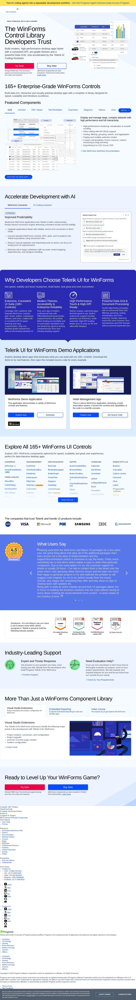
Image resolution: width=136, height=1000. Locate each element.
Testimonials (7, 862)
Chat (113, 110)
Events (4, 852)
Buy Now (52, 66)
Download (50, 415)
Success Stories (8, 860)
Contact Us (6, 869)
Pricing (4, 824)
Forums (5, 839)
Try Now (19, 66)
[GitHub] (5, 900)
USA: (12, 871)
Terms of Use (7, 986)
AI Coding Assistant (42, 205)
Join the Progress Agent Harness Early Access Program (100, 3)
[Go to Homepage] (17, 12)
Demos (5, 833)
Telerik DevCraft (6, 809)
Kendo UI (3, 813)
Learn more (12, 747)
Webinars (5, 843)
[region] (68, 994)
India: (13, 875)
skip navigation (11, 12)
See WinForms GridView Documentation (101, 151)
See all (124, 110)
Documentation (8, 835)
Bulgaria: (14, 877)
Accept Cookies (104, 994)
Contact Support (30, 675)
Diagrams (88, 110)
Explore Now (21, 415)
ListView (22, 110)
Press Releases (8, 945)
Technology (6, 941)
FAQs (4, 854)
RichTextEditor (55, 110)
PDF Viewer (37, 110)
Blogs (4, 841)
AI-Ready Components (19, 818)
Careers (5, 950)
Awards (5, 943)
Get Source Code (115, 415)
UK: (12, 873)
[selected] (75, 600)
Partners (5, 847)
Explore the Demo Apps (17, 177)
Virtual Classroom (9, 850)
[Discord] (5, 902)
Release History (8, 837)
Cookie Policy (31, 995)
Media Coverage (8, 948)
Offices (4, 952)
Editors (102, 110)
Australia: (14, 879)
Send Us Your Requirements (101, 680)
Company (5, 939)
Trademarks (25, 980)
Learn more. (41, 75)
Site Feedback (7, 988)
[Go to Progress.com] (7, 933)
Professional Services (10, 845)
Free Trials (6, 822)
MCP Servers (5, 818)
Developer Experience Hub (12, 830)
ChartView (73, 110)
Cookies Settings (124, 994)
